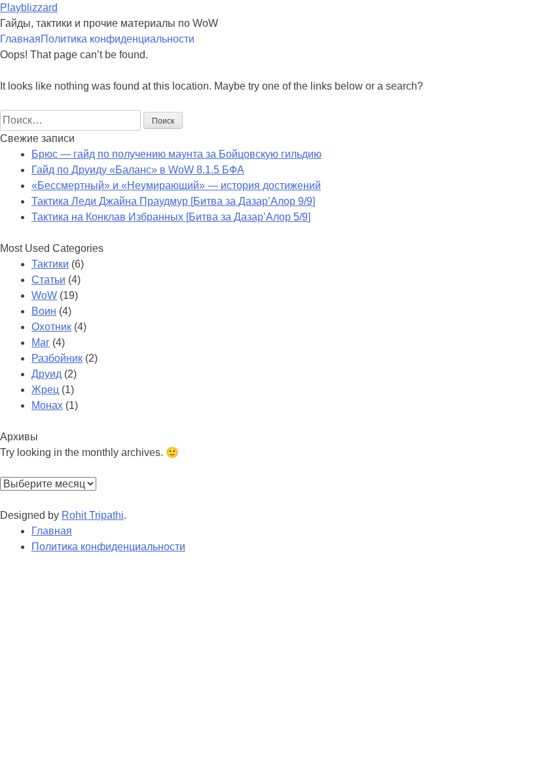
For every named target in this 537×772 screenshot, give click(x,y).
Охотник (51, 326)
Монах (47, 405)
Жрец (45, 389)
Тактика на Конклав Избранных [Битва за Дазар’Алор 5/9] (170, 216)
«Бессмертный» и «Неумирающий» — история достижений (176, 185)
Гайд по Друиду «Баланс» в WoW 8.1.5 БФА (137, 169)
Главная (20, 38)
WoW (44, 295)
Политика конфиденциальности (117, 38)
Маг (40, 342)
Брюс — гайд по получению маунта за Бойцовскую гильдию (176, 154)
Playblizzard (29, 7)
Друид (46, 373)
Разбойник (57, 358)
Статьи (48, 279)
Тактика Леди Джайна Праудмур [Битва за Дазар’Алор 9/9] (173, 201)
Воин (43, 311)
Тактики (50, 264)
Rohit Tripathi (93, 515)
